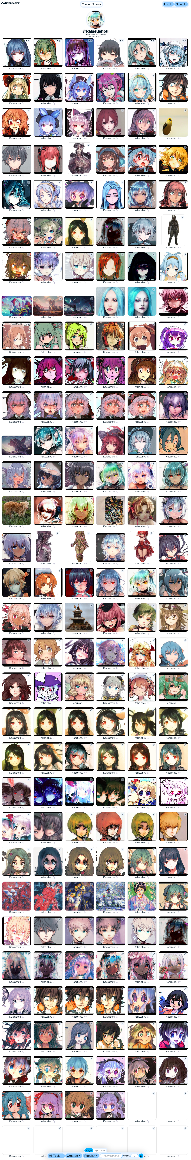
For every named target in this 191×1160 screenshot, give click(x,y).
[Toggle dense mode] (141, 1155)
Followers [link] (90, 34)
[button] (91, 4)
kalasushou (15, 68)
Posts (103, 1150)
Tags (96, 1150)
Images (89, 1150)
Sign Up (181, 4)
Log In (168, 4)
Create (86, 4)
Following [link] (101, 34)
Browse (96, 4)
